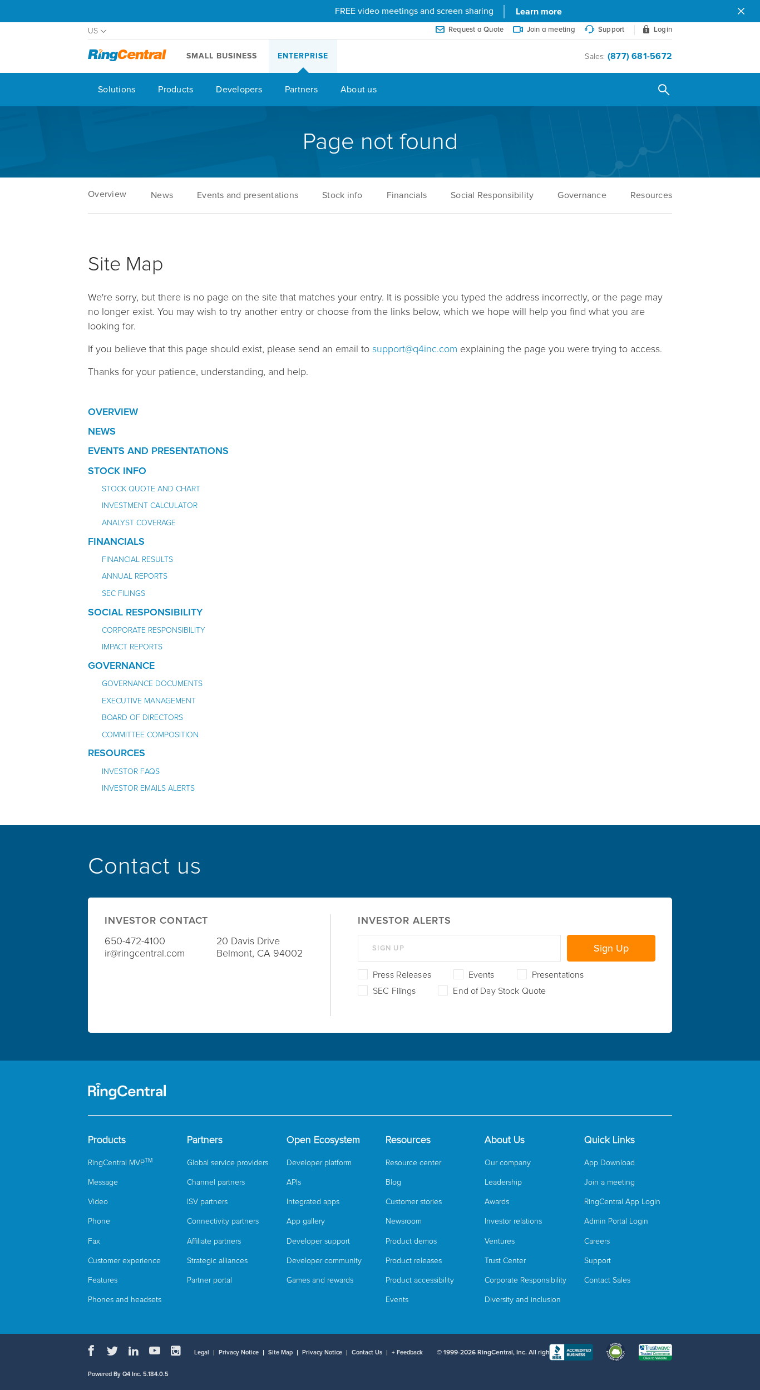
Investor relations (513, 1221)
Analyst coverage (139, 523)
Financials (407, 195)
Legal (201, 1352)
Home (107, 194)
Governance (581, 195)
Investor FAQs (131, 771)
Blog (393, 1182)
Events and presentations (247, 195)
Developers (239, 89)
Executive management (149, 701)
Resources (651, 195)
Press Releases (402, 974)
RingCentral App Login (622, 1201)
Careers (597, 1241)
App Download (609, 1162)
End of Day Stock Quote (499, 991)
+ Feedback (407, 1352)
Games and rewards (320, 1280)
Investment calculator (150, 505)
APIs (294, 1182)
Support (597, 1260)
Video (98, 1201)
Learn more (539, 11)
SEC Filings (394, 991)
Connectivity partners (223, 1221)
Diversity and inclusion (523, 1299)
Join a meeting (609, 1182)
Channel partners (216, 1182)
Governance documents (152, 683)
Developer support (318, 1241)
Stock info (342, 195)
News (162, 195)
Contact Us (367, 1352)
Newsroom (404, 1221)
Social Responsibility (492, 195)
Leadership (503, 1182)
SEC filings (123, 593)
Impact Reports (132, 647)
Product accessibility (420, 1280)
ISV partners (207, 1201)
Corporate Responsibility (153, 630)
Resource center (413, 1162)
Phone (99, 1221)
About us (358, 89)
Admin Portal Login (616, 1221)
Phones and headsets (124, 1299)
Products (175, 89)
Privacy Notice (239, 1352)
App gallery (306, 1221)
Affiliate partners (214, 1241)
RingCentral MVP (120, 1162)
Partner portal (209, 1280)
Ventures (500, 1241)
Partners (301, 89)
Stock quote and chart (151, 489)
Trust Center (505, 1260)
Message (103, 1182)
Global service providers (227, 1162)
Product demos (411, 1241)
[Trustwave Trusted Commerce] (655, 1353)
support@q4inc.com (414, 349)
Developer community (324, 1260)
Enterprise (303, 56)
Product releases (414, 1260)
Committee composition (150, 735)
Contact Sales (607, 1280)
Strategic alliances (217, 1260)
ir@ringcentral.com (145, 953)
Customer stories (414, 1201)
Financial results (137, 559)
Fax (94, 1241)
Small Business (221, 56)
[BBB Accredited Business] (571, 1353)
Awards (497, 1201)
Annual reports (134, 576)
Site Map (280, 1352)
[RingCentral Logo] (127, 56)
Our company (508, 1162)
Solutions (116, 89)
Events (481, 974)
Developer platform (319, 1162)
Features (102, 1280)
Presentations (558, 974)
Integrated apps (313, 1201)
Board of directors (142, 717)
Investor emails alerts (148, 788)
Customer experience (124, 1260)
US (93, 31)
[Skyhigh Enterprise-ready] (615, 1353)
